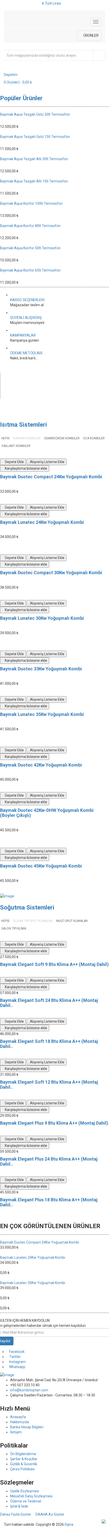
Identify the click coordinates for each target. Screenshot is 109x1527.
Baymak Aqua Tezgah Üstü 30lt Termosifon (35, 114)
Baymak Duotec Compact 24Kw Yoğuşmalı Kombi (51, 476)
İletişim (16, 1432)
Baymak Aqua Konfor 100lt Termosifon (31, 203)
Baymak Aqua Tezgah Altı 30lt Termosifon (34, 159)
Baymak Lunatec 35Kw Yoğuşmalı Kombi (42, 714)
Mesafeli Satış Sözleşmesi (31, 1496)
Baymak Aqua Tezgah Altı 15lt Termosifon (34, 181)
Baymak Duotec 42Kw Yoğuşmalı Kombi (41, 765)
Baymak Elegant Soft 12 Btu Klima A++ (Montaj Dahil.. (49, 1084)
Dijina (69, 1524)
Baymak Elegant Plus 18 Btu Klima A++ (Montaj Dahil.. (49, 1202)
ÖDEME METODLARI (26, 353)
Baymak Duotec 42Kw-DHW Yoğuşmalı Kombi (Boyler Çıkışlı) (47, 813)
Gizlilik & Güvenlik (23, 1464)
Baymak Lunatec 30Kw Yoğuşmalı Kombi (42, 618)
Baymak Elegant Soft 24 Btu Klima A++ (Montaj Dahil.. (49, 1003)
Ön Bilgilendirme (23, 1454)
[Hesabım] (6, 3)
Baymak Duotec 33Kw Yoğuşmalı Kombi (41, 668)
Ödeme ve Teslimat (25, 1501)
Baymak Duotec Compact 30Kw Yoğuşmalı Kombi (51, 572)
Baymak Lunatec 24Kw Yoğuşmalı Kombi (42, 522)
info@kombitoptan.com (29, 1390)
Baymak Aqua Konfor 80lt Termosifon (30, 226)
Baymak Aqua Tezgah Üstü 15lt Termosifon (35, 137)
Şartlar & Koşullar (23, 1459)
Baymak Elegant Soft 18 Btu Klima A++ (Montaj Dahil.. (49, 1044)
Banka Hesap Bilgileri (26, 1427)
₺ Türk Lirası (52, 3)
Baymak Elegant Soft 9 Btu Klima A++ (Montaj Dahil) (54, 964)
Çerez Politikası (22, 1469)
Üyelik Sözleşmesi (24, 1491)
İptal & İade (19, 1506)
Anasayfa (18, 1417)
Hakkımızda (19, 1422)
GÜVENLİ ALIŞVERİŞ (26, 318)
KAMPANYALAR (23, 335)
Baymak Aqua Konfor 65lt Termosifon (30, 270)
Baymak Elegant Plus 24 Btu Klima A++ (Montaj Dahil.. (49, 1161)
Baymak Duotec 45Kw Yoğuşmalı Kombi (41, 866)
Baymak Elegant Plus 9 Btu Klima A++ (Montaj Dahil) (54, 1123)
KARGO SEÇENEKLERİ (27, 300)
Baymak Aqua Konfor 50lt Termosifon (30, 248)
